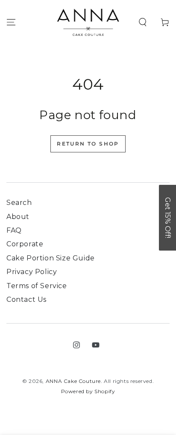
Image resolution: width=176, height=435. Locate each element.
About (17, 217)
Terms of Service (36, 286)
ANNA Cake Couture (73, 381)
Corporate (24, 244)
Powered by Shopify (88, 391)
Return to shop (88, 143)
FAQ (14, 230)
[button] (143, 22)
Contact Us (26, 299)
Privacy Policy (31, 272)
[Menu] (11, 22)
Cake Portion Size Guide (50, 258)
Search (19, 203)
